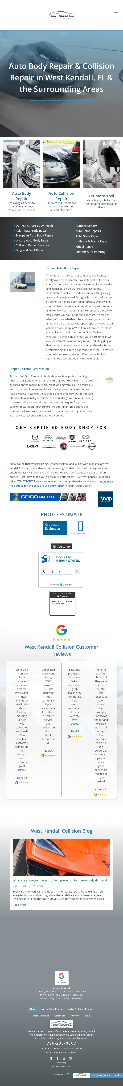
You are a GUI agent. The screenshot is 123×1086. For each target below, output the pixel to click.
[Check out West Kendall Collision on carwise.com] (61, 545)
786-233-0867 (25, 481)
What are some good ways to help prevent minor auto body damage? (60, 880)
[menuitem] (34, 1009)
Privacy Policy (61, 1063)
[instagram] (64, 1059)
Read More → (21, 904)
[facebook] (57, 1059)
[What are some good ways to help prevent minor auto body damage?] (61, 857)
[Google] (51, 1059)
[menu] (116, 11)
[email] (70, 1059)
